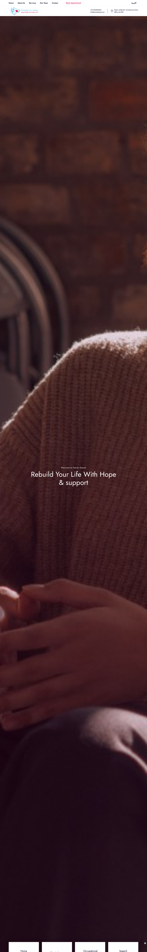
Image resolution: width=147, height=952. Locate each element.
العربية (133, 3)
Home (11, 3)
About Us (21, 3)
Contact (55, 3)
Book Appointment (73, 3)
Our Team (44, 3)
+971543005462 (95, 10)
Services (32, 3)
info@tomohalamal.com (97, 12)
